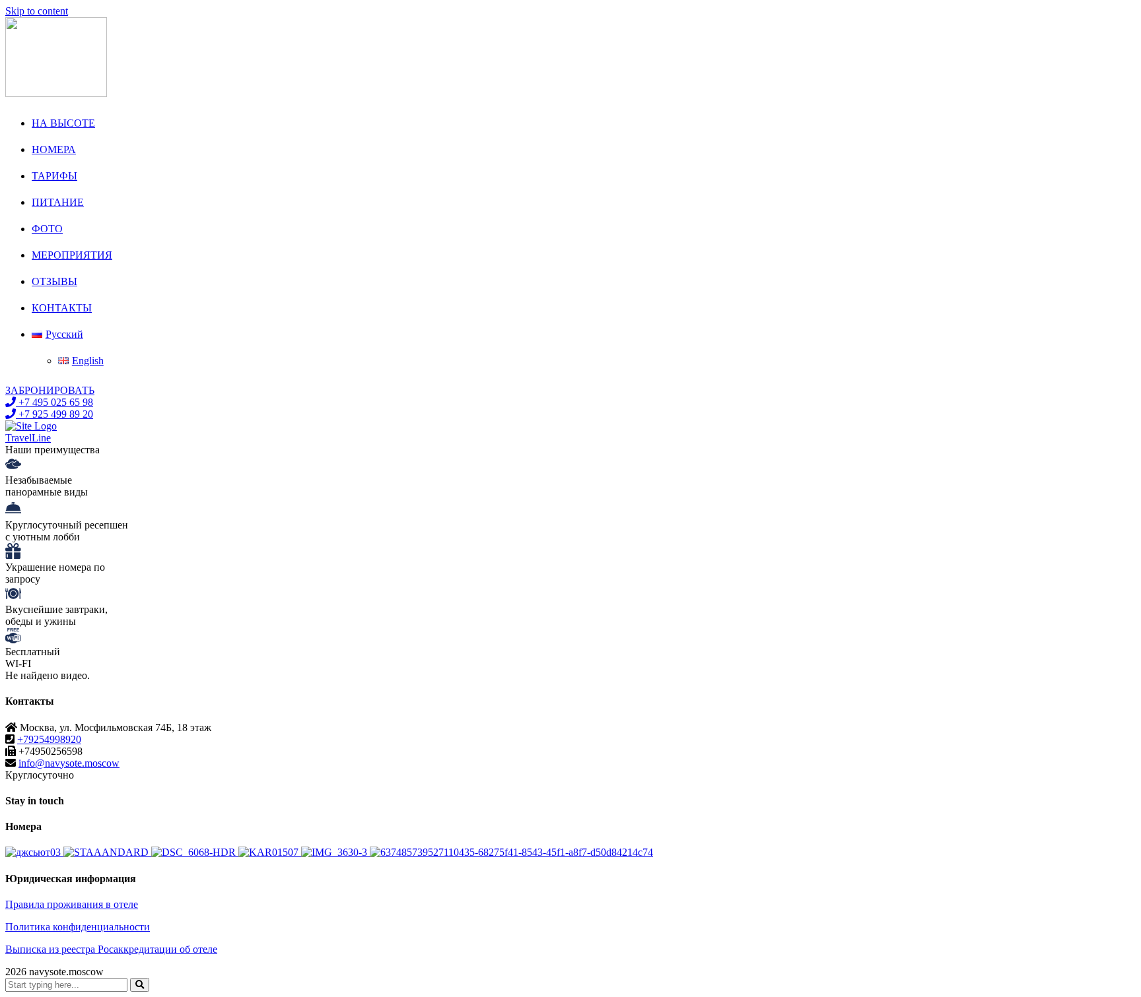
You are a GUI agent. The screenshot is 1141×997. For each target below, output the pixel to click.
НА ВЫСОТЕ (63, 123)
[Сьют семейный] (269, 852)
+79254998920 (49, 739)
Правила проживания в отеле (71, 904)
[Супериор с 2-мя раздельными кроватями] (335, 852)
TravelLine (28, 437)
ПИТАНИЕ (58, 202)
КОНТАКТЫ (62, 307)
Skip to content (36, 10)
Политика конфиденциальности (77, 926)
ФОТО (47, 228)
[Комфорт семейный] (511, 852)
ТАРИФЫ (54, 175)
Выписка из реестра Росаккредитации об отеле (111, 949)
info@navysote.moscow (69, 763)
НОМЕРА (54, 149)
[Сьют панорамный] (194, 852)
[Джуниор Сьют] (34, 852)
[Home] (31, 426)
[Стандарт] (107, 852)
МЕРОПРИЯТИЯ (72, 255)
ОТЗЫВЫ (54, 281)
